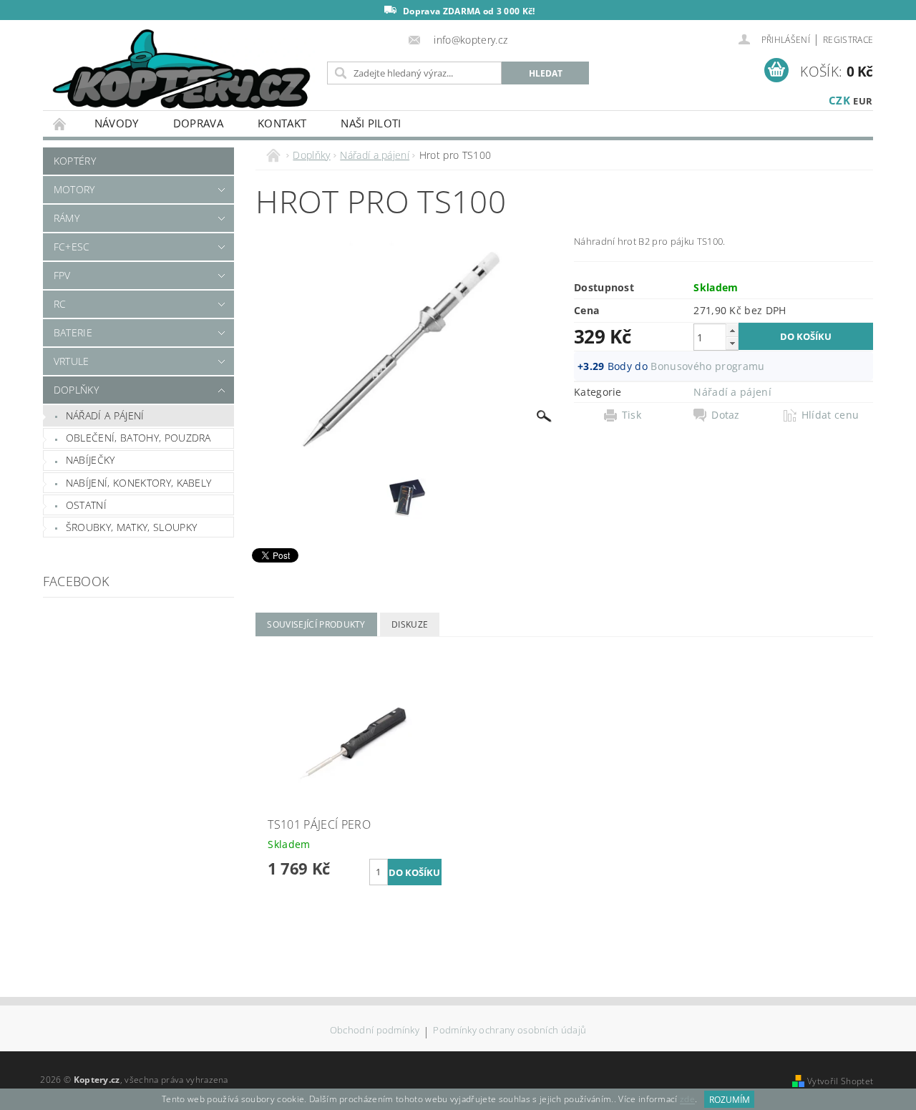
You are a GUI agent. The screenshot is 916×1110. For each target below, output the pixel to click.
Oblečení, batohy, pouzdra (138, 437)
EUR (862, 100)
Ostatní (86, 505)
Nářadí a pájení (105, 415)
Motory (74, 189)
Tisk (631, 415)
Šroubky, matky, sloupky (131, 527)
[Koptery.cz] (182, 70)
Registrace (848, 40)
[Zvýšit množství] (732, 330)
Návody (116, 123)
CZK (839, 100)
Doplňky (76, 389)
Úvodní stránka (60, 123)
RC (60, 304)
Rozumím (729, 1100)
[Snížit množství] (732, 343)
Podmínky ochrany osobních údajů (509, 1031)
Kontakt (282, 123)
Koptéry (75, 160)
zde (687, 1100)
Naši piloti (371, 123)
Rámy (66, 218)
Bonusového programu (707, 366)
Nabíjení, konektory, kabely (139, 483)
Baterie (73, 332)
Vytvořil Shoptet (840, 1081)
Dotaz (725, 415)
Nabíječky (90, 460)
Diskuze (409, 624)
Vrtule (71, 361)
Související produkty (316, 624)
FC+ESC (72, 246)
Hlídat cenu (830, 415)
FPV (62, 275)
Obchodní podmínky (374, 1031)
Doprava (198, 123)
